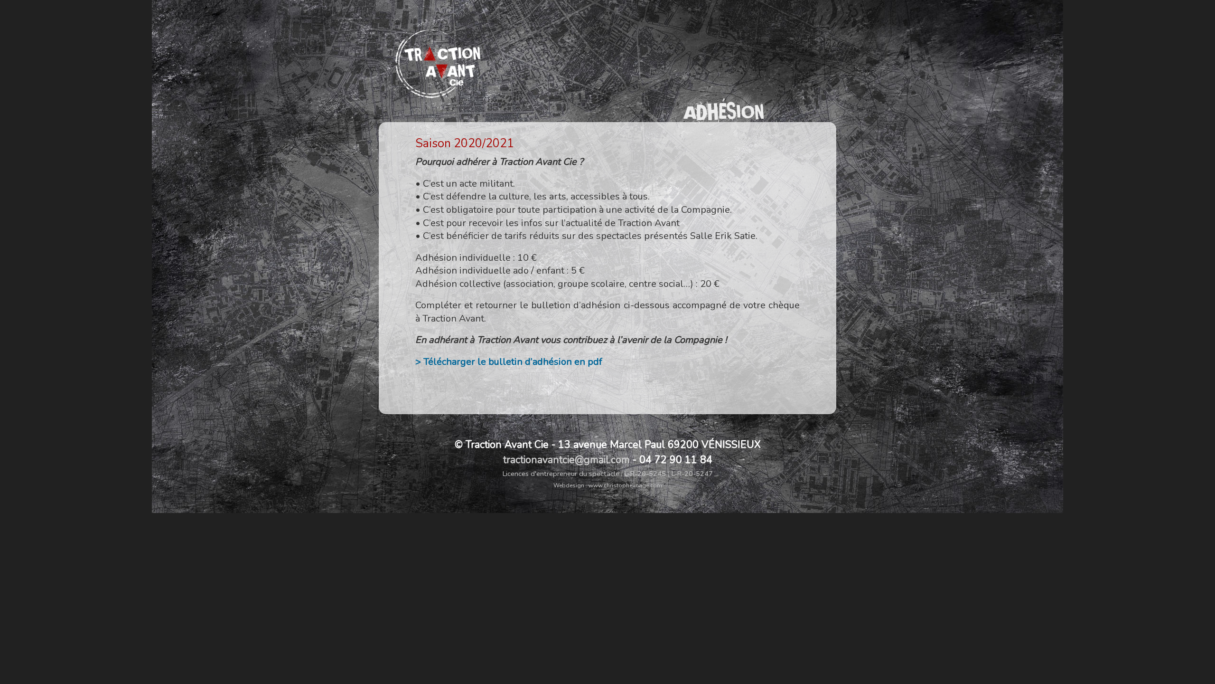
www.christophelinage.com (625, 485)
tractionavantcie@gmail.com (566, 460)
